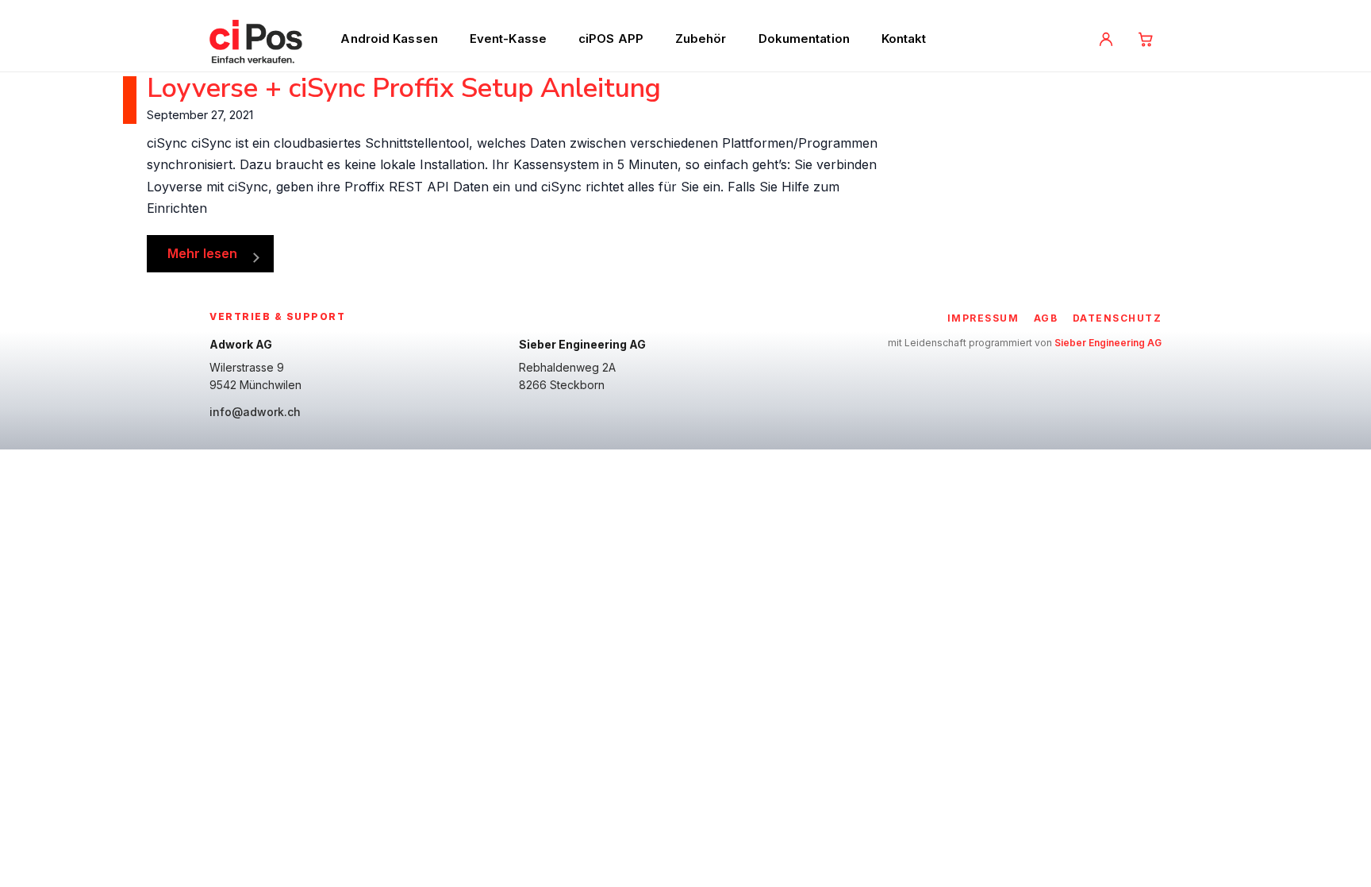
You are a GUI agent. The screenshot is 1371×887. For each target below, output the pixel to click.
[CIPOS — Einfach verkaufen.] (255, 39)
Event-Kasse (508, 38)
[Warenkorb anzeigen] (1146, 39)
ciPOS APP (610, 38)
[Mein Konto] (1106, 39)
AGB (1046, 318)
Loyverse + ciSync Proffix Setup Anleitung (404, 88)
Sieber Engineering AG (1108, 343)
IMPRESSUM (983, 318)
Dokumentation (804, 38)
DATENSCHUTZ (1117, 318)
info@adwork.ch (255, 411)
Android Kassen (388, 38)
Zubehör (701, 38)
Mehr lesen (202, 253)
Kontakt (904, 38)
